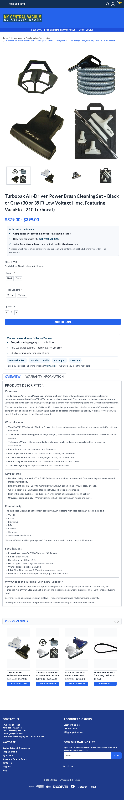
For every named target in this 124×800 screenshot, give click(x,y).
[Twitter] (18, 330)
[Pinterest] (22, 330)
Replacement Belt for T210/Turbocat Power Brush (104, 674)
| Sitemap (75, 780)
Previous (5, 105)
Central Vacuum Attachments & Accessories (30, 38)
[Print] (14, 330)
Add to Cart (105, 683)
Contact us (51, 365)
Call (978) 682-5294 (49, 239)
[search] (107, 4)
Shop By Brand (9, 752)
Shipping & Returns (73, 732)
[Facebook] (6, 330)
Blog (4, 770)
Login (66, 725)
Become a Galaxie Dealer (15, 759)
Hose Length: (14, 289)
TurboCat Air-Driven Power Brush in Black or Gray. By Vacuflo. (18, 674)
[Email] (10, 330)
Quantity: (10, 306)
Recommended (16, 621)
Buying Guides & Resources (16, 748)
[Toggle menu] (4, 6)
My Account (8, 755)
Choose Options (19, 683)
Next (118, 105)
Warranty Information (45, 376)
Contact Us (8, 763)
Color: (10, 273)
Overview (13, 376)
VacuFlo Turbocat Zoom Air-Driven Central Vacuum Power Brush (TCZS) (76, 674)
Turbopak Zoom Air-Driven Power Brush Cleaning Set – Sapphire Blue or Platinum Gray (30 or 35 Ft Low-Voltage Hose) (47, 674)
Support (6, 766)
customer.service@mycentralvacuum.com (23, 736)
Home (5, 38)
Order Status (70, 728)
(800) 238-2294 (17, 4)
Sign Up (76, 725)
